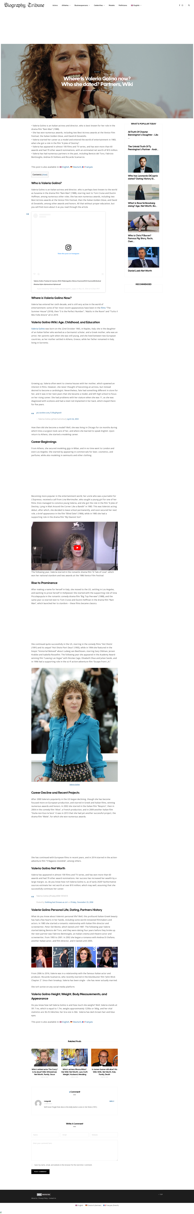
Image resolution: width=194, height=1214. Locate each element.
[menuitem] (136, 5)
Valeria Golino (54, 289)
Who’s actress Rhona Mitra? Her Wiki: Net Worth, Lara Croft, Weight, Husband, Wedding (74, 1071)
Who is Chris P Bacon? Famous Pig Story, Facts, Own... (140, 238)
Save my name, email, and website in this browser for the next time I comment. (63, 1165)
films (103, 307)
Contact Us (52, 1198)
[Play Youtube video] (77, 548)
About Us (34, 1198)
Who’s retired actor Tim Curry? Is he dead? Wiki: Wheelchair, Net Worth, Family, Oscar (45, 1071)
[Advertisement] (97, 28)
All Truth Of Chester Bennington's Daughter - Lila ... (143, 135)
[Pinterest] (21, 145)
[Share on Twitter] (21, 139)
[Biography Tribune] (24, 5)
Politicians (123, 5)
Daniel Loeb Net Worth (140, 270)
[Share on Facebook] (21, 133)
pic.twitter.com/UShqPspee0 (48, 412)
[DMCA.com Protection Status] (44, 1195)
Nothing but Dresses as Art (56, 902)
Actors (55, 5)
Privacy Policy (43, 1198)
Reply (112, 1101)
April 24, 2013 (73, 419)
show (44, 175)
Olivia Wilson (90, 90)
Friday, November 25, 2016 (82, 902)
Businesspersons (81, 5)
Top (161, 1194)
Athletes (65, 5)
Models (112, 5)
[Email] (21, 151)
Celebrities (98, 5)
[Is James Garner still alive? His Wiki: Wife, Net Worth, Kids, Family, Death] (104, 1057)
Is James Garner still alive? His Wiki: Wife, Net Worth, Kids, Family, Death (104, 1071)
